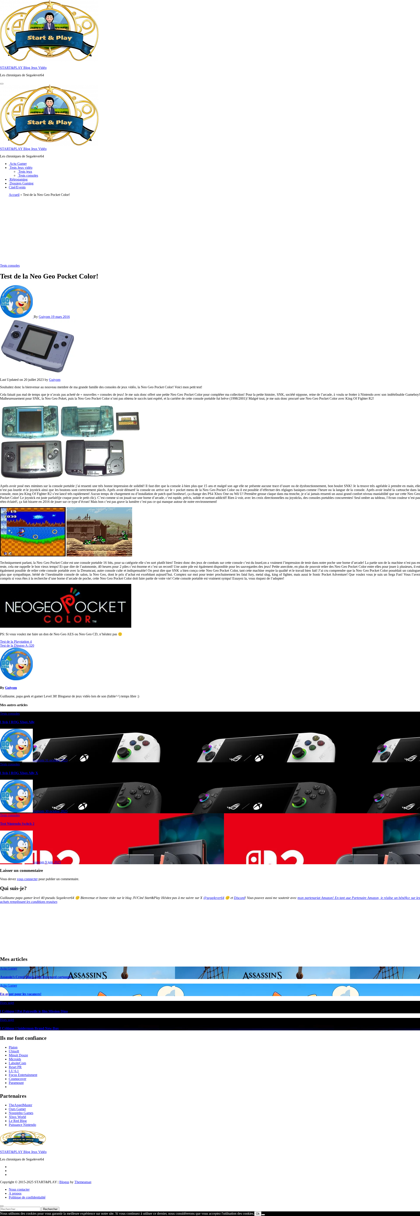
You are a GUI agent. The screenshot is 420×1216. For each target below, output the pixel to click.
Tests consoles (28, 175)
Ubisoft (14, 1051)
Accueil (14, 195)
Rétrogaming (18, 179)
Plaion (13, 1047)
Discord (239, 898)
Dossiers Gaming (21, 183)
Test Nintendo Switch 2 (17, 824)
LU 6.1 (14, 1071)
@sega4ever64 (213, 898)
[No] (263, 1214)
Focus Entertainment (23, 1075)
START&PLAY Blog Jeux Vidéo (23, 68)
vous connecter (27, 879)
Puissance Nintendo (22, 1125)
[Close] (2, 1206)
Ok (258, 1213)
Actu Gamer (18, 164)
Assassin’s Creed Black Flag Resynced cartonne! (36, 977)
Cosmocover (17, 1079)
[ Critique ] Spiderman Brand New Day (29, 1028)
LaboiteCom (17, 1063)
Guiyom (45, 317)
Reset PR (15, 1067)
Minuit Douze (18, 1055)
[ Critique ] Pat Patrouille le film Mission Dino (34, 1011)
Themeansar (82, 1182)
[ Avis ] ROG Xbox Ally (17, 722)
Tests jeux (25, 171)
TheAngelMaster (20, 1105)
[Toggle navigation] (2, 83)
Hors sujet (7, 1003)
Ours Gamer (17, 1109)
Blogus (64, 1182)
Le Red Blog (18, 1121)
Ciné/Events (17, 187)
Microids (15, 1059)
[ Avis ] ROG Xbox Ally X (19, 773)
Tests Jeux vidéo (20, 167)
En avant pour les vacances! (20, 994)
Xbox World (17, 1117)
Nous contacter (19, 1189)
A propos (15, 1193)
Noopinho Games (21, 1113)
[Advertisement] (210, 230)
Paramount (16, 1083)
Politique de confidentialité (27, 1197)
